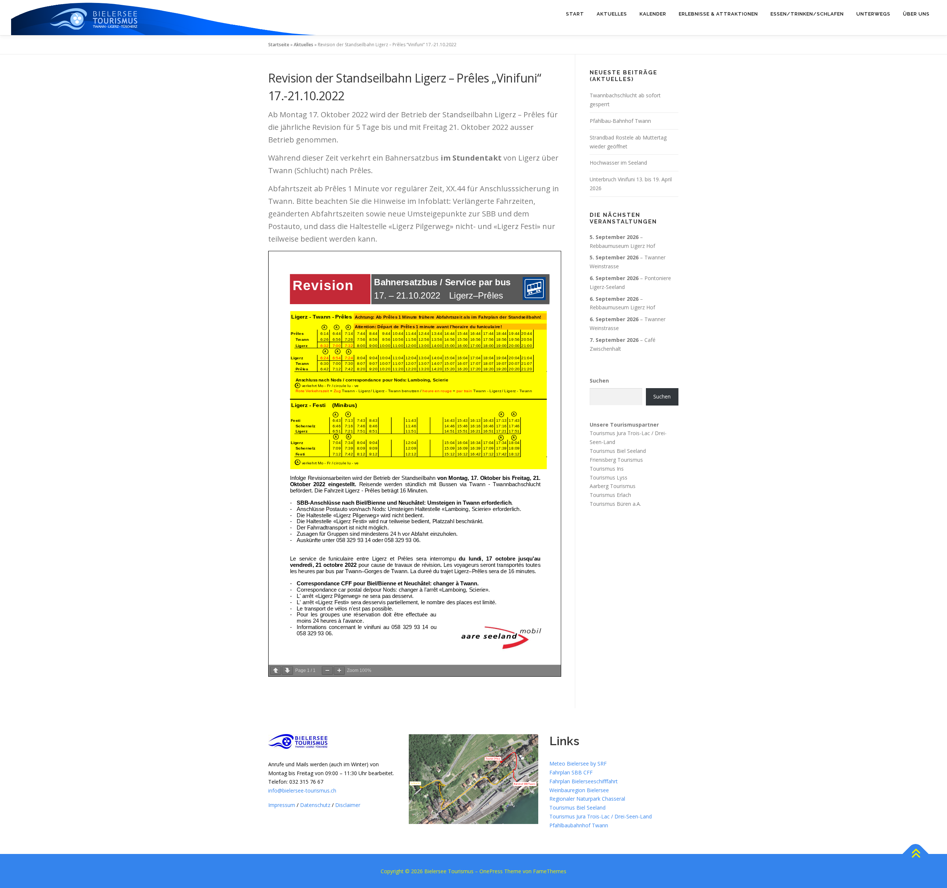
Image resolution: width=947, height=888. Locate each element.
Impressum (281, 804)
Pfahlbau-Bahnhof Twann (620, 120)
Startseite (278, 44)
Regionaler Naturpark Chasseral (587, 798)
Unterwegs (873, 14)
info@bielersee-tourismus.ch (302, 790)
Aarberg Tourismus (613, 486)
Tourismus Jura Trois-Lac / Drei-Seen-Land (600, 816)
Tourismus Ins (607, 468)
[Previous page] (275, 670)
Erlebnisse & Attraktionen (718, 14)
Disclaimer (347, 804)
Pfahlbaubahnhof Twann (578, 825)
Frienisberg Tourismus (616, 459)
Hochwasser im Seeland (618, 162)
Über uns (916, 14)
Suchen (599, 380)
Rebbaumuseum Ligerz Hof (622, 245)
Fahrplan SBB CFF (571, 772)
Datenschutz (315, 804)
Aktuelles (612, 14)
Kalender (653, 14)
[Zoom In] (339, 670)
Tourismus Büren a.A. (615, 503)
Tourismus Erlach (610, 494)
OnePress (491, 871)
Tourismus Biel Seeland (618, 450)
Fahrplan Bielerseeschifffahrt (583, 781)
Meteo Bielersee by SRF (578, 763)
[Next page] (287, 670)
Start (575, 14)
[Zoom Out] (327, 670)
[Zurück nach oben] (916, 854)
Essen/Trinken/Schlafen (807, 14)
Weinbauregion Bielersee (579, 790)
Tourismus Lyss (608, 477)
